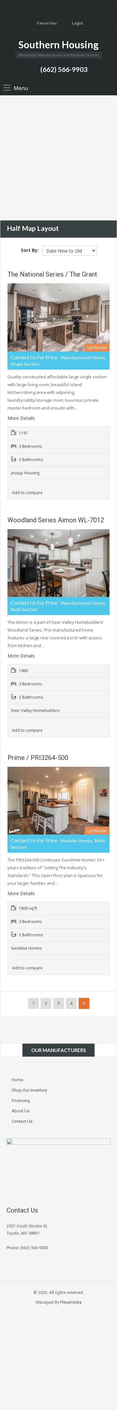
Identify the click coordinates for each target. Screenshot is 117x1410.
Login (77, 23)
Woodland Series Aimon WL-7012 (55, 520)
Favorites (47, 23)
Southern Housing (58, 44)
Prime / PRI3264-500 (37, 758)
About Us (21, 1110)
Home (17, 1079)
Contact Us (22, 1121)
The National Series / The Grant (52, 274)
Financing (21, 1100)
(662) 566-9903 (63, 69)
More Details (21, 418)
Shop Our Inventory (29, 1090)
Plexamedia (71, 1302)
